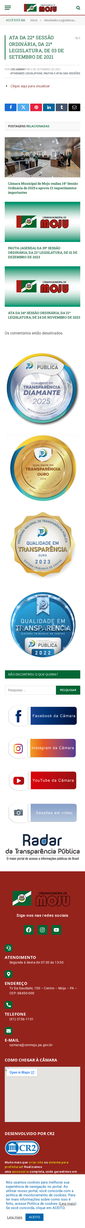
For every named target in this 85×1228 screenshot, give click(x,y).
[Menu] (8, 7)
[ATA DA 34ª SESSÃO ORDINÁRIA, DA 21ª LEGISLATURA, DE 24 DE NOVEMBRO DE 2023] (42, 286)
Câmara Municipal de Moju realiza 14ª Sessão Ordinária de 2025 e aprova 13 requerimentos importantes (43, 188)
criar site (36, 1162)
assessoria (20, 1171)
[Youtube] (56, 930)
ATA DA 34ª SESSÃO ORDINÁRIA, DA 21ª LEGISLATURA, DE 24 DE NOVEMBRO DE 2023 (44, 315)
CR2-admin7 (18, 69)
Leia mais (67, 1204)
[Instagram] (42, 930)
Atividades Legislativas (26, 73)
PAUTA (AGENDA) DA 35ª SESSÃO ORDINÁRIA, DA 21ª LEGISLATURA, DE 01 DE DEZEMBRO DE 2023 (42, 252)
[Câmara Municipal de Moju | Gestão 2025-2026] (42, 7)
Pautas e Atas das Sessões (62, 73)
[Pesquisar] (77, 7)
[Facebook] (29, 930)
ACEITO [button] (34, 1217)
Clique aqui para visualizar (30, 86)
